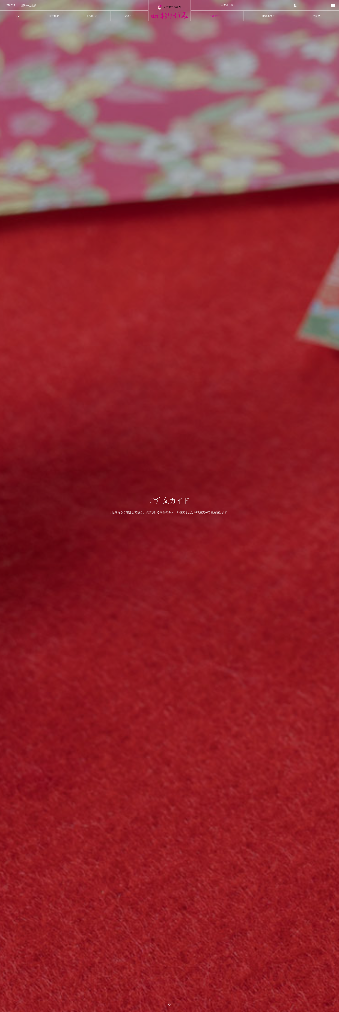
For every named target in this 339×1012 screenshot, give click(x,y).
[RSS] (295, 5)
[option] (74, 5)
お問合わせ (227, 5)
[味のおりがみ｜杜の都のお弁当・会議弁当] (169, 10)
